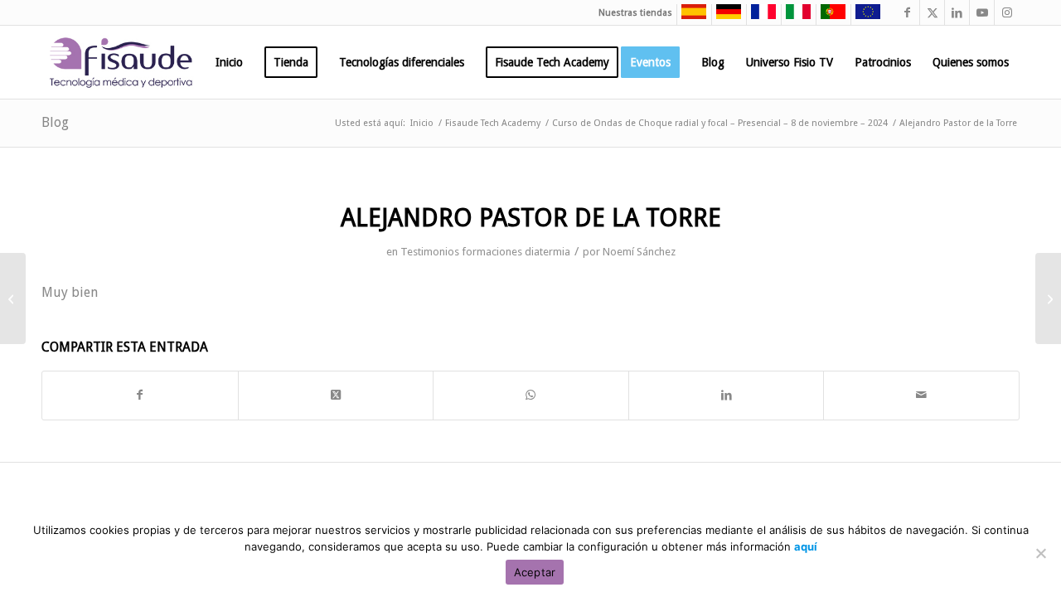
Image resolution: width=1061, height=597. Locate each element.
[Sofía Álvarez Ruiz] (13, 298)
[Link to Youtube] (982, 12)
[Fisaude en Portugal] (828, 16)
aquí (805, 546)
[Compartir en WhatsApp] (531, 395)
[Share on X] (336, 395)
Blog (55, 122)
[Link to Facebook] (907, 12)
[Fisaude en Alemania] (724, 16)
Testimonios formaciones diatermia (485, 251)
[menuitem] (229, 62)
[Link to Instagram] (1007, 12)
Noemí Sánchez (639, 251)
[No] (1040, 553)
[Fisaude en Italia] (794, 16)
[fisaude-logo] (120, 62)
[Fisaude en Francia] (759, 16)
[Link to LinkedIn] (957, 12)
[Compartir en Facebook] (140, 395)
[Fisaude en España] (689, 16)
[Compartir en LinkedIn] (726, 395)
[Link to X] (932, 12)
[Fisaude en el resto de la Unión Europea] (863, 16)
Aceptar (535, 572)
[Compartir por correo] (921, 395)
